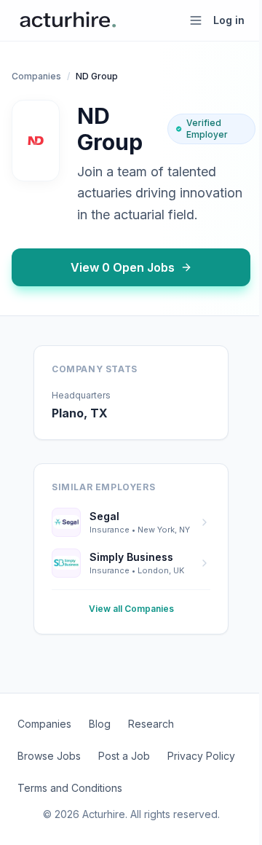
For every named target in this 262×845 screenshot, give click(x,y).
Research (151, 724)
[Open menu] (195, 20)
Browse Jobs (49, 756)
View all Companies (131, 608)
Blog (100, 724)
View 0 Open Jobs (123, 267)
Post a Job (124, 756)
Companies (36, 76)
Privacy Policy (201, 756)
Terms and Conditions (69, 788)
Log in (229, 20)
